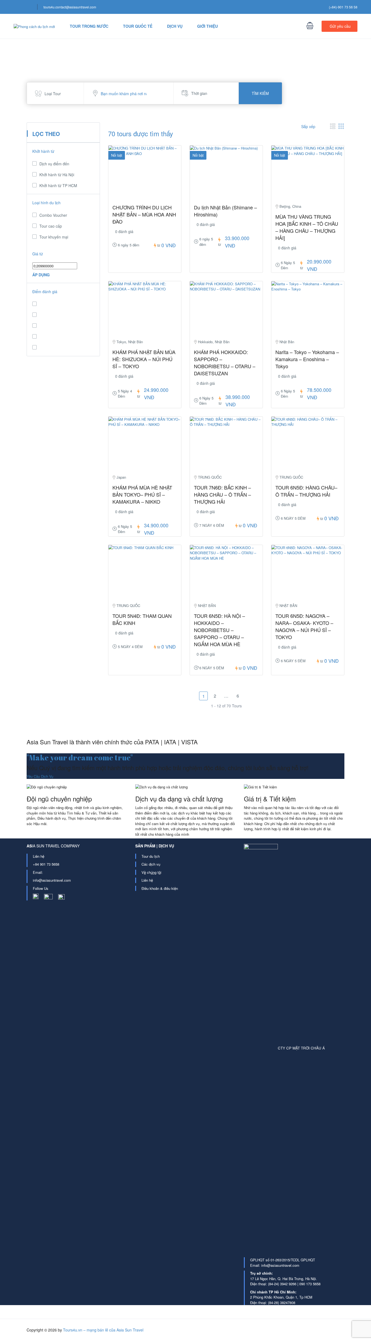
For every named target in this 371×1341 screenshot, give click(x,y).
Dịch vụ (175, 26)
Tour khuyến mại (53, 237)
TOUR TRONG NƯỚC (89, 26)
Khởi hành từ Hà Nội (56, 174)
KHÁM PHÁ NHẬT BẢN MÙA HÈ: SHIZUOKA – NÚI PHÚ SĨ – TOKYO (143, 359)
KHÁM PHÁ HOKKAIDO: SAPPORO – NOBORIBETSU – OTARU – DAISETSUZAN (224, 362)
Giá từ (37, 253)
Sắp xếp (308, 126)
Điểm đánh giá (44, 291)
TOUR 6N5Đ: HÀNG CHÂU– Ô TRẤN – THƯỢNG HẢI (306, 491)
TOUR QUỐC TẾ (137, 26)
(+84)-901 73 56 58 (343, 7)
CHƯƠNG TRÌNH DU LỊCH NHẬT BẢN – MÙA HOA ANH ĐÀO (144, 214)
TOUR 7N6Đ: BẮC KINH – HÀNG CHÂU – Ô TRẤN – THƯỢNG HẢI (222, 494)
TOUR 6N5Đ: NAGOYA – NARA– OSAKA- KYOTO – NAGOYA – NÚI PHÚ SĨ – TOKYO (304, 626)
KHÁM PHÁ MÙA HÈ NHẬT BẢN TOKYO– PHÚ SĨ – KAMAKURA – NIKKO (142, 494)
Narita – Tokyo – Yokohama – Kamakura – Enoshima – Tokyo (307, 359)
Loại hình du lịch (46, 202)
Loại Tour (53, 93)
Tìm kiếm (260, 93)
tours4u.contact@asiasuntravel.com (69, 7)
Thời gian (199, 93)
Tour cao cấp (50, 226)
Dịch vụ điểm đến (54, 163)
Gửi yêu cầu (340, 26)
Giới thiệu (207, 26)
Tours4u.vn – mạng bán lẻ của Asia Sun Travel (103, 1330)
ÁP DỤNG (41, 274)
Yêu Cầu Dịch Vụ (40, 776)
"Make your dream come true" (80, 757)
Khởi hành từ (43, 151)
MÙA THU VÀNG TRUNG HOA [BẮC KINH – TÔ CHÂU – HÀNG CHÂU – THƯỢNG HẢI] (306, 227)
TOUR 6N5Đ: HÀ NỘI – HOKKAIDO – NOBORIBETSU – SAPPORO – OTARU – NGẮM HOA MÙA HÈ (219, 630)
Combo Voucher (53, 215)
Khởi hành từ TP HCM (58, 185)
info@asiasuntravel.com (52, 880)
